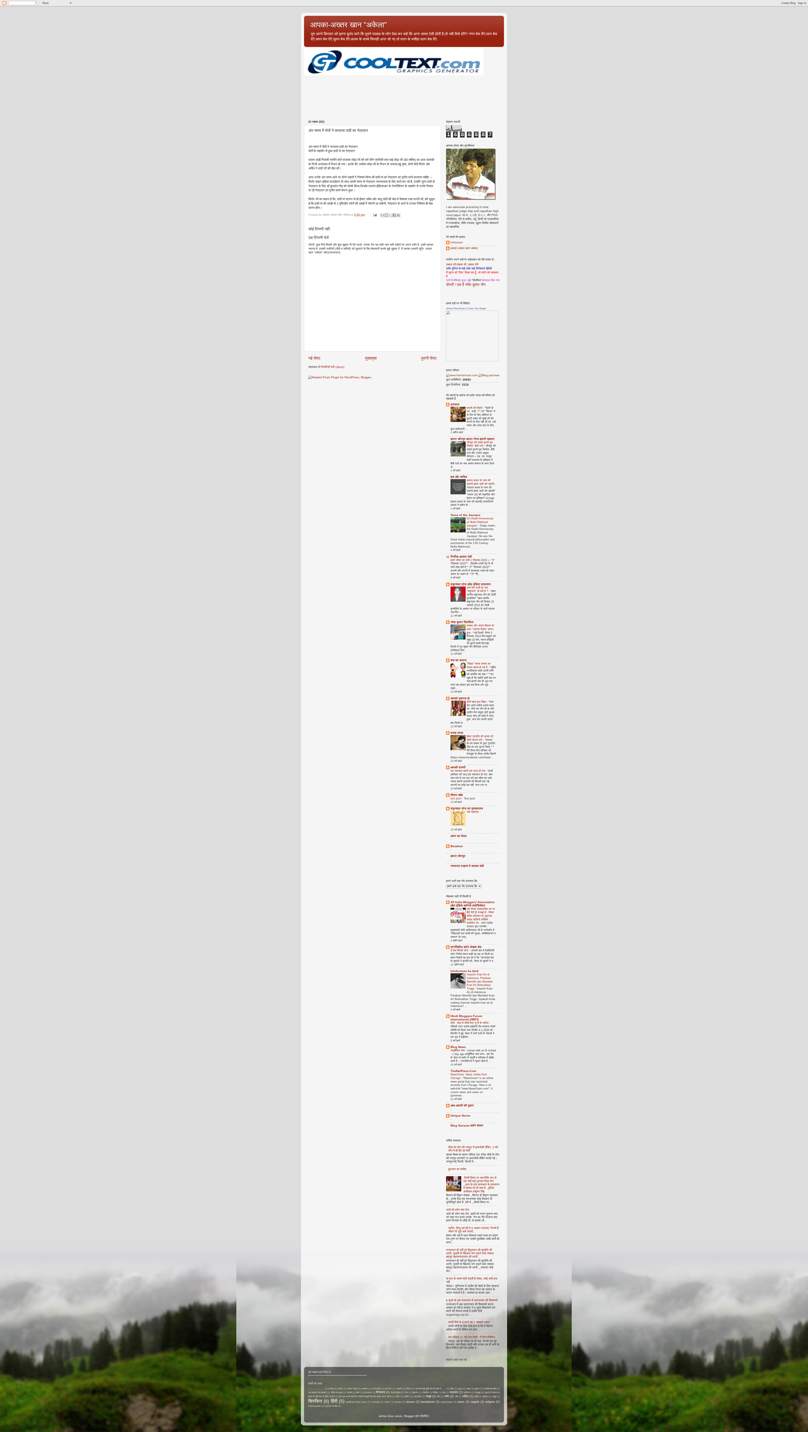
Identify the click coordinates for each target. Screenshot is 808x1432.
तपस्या (349, 1392)
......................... (316, 1388)
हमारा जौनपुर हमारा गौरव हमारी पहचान (472, 439)
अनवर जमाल (352, 1388)
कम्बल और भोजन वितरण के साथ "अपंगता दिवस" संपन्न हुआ (480, 629)
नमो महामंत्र (473, 811)
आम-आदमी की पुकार (462, 1105)
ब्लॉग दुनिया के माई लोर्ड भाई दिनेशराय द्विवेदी (469, 268)
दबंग (358, 1392)
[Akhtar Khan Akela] (472, 360)
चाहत (468, 1388)
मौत (438, 1396)
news (460, 1401)
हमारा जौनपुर (458, 856)
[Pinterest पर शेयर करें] (398, 215)
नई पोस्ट (314, 358)
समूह (494, 1396)
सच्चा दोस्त (457, 733)
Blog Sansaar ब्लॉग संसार (467, 1125)
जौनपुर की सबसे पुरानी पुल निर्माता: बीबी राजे (480, 444)
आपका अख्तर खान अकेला (464, 248)
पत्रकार (454, 1392)
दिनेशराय (380, 1392)
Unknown (456, 242)
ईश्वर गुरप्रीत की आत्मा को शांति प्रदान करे (480, 738)
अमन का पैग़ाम (459, 836)
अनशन (364, 1388)
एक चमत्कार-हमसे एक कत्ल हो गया (468, 770)
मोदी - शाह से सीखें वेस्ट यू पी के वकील (470, 1022)
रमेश (446, 1396)
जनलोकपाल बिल (489, 1388)
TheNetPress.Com (463, 1071)
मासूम (428, 1396)
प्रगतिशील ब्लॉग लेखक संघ (466, 947)
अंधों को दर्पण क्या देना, (458, 1209)
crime (387, 1402)
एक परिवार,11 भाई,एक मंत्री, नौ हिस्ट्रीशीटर (471, 1337)
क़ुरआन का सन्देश (457, 1169)
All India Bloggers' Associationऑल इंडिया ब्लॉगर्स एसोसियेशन (473, 904)
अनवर (340, 1388)
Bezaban (457, 846)
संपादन (485, 1396)
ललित (465, 1396)
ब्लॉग (398, 1396)
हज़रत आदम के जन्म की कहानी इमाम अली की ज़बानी (481, 482)
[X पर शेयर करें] (390, 215)
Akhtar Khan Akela (455, 308)
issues (410, 1401)
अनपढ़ (331, 1388)
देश (406, 1392)
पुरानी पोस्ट (429, 358)
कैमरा (409, 1388)
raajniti (474, 1401)
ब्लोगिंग (406, 1396)
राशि (456, 1396)
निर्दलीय (426, 1392)
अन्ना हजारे (376, 1388)
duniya (398, 1402)
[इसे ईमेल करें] (382, 215)
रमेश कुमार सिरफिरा (462, 622)
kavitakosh (428, 1401)
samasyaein (314, 1406)
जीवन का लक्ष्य (337, 1392)
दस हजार (368, 1392)
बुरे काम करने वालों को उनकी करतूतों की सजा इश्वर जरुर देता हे (365, 1396)
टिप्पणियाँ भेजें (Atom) (332, 367)
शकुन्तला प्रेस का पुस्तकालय (467, 808)
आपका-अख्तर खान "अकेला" (348, 24)
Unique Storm (460, 1115)
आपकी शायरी (458, 767)
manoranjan (447, 1402)
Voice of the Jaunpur (465, 515)
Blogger (409, 1416)
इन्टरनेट (388, 1388)
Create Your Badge (476, 308)
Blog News (458, 1047)
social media (331, 1406)
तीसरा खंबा (457, 795)
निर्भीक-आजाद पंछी (461, 556)
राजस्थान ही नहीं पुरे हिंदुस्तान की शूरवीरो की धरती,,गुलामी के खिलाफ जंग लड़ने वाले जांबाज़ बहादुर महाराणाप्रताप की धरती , (470, 1253)
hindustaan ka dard (464, 971)
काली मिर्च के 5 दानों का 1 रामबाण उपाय (469, 1322)
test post (456, 798)
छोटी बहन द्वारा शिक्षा (477, 701)
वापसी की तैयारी (475, 407)
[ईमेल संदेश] (375, 214)
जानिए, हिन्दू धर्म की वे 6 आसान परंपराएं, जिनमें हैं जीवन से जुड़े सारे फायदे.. (473, 1230)
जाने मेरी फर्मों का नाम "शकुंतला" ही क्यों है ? (478, 589)
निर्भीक (435, 1392)
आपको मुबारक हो (460, 698)
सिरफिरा (315, 1401)
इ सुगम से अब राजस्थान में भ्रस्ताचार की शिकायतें (472, 1300)
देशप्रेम (415, 1392)
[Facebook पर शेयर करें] (394, 215)
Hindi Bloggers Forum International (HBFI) (466, 1018)
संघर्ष (476, 1396)
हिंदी (334, 1401)
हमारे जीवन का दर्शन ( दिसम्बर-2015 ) (470, 560)
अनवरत (455, 404)
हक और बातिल (459, 477)
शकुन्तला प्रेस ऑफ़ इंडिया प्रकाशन (471, 584)
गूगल (460, 1388)
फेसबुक (478, 1392)
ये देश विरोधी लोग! (460, 950)
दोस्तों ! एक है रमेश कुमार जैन (465, 285)
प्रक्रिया (467, 1392)
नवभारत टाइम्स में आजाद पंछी (467, 866)
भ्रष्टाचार (417, 1396)
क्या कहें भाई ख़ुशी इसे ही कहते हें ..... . (430, 1388)
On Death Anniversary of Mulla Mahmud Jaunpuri (480, 522)
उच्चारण (399, 1388)
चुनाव (477, 1388)
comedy (375, 1402)
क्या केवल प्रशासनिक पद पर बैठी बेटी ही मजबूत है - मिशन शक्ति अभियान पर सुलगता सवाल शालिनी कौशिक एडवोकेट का (481, 916)
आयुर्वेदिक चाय (458, 1050)
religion (490, 1401)
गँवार (452, 1388)
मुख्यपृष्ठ (371, 358)
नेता (443, 1392)
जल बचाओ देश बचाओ (317, 1392)
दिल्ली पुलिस (396, 1392)
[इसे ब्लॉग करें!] (386, 215)
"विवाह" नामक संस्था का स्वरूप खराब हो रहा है (478, 665)
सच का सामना (459, 660)
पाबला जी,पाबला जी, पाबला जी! (462, 264)
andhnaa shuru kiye (356, 1402)
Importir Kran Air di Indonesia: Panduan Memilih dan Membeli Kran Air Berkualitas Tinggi (480, 981)
